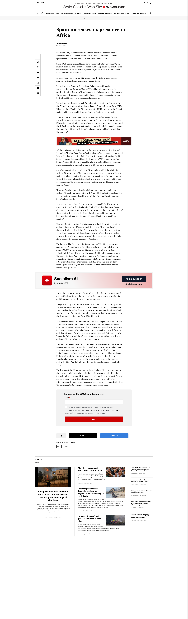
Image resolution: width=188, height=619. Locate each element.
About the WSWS (106, 18)
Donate (125, 18)
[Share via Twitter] (37, 62)
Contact (140, 3)
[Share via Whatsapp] (37, 67)
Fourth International (67, 18)
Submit (94, 419)
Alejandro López (61, 44)
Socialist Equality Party (85, 18)
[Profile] (150, 3)
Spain (59, 446)
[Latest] (42, 14)
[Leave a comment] (37, 88)
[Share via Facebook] (37, 57)
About (146, 3)
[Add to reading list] (37, 93)
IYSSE (97, 18)
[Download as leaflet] (37, 82)
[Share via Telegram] (37, 72)
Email (67, 398)
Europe (66, 446)
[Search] (150, 14)
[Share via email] (37, 77)
